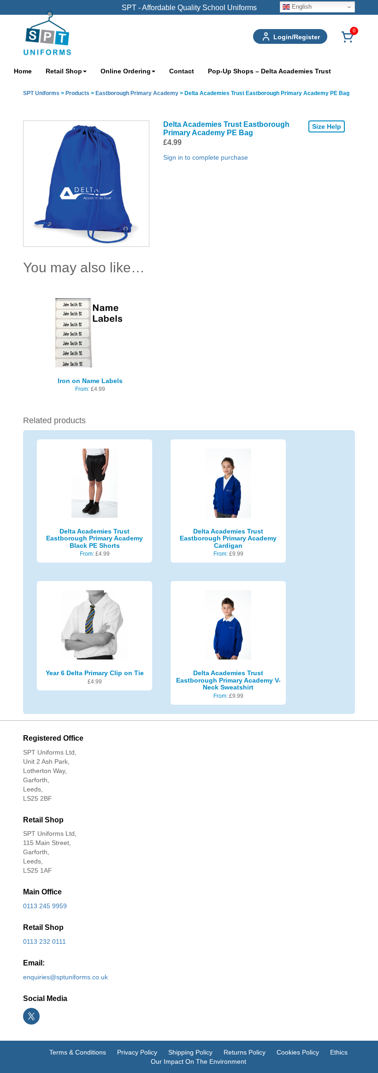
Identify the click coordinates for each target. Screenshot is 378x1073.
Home (23, 71)
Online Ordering (125, 71)
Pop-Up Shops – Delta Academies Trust (269, 71)
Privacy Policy (137, 1052)
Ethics (339, 1052)
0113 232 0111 (44, 941)
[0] (347, 42)
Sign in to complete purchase (205, 157)
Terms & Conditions (77, 1052)
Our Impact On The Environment (198, 1061)
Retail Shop (64, 71)
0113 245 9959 (45, 906)
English (301, 6)
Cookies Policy (298, 1052)
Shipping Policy (190, 1052)
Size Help (326, 126)
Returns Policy (245, 1052)
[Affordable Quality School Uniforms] (47, 32)
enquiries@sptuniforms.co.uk (65, 977)
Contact (181, 71)
